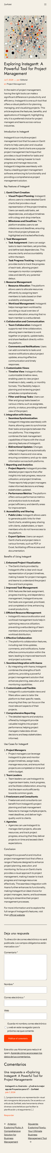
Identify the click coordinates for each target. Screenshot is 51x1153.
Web (6, 1010)
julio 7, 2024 (10, 1092)
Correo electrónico (14, 997)
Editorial (23, 80)
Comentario (11, 952)
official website (17, 915)
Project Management (16, 84)
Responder (9, 1115)
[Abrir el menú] (45, 4)
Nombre (9, 984)
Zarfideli (7, 4)
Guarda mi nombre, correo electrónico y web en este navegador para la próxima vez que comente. (26, 1027)
